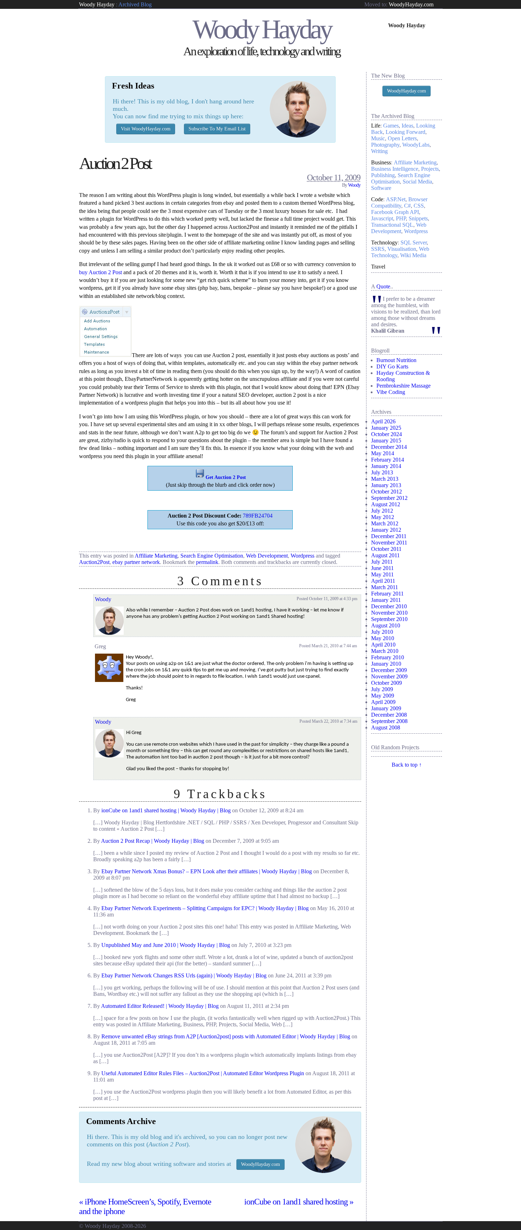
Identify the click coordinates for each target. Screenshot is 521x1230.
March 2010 (384, 651)
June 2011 (382, 568)
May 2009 (382, 696)
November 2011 (389, 543)
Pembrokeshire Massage (403, 386)
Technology (384, 242)
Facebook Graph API (395, 212)
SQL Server (413, 242)
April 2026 (383, 421)
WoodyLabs (416, 145)
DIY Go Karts (392, 366)
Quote (383, 286)
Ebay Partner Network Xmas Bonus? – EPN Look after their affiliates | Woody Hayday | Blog (206, 871)
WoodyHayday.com (411, 4)
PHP (401, 218)
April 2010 (383, 645)
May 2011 (382, 574)
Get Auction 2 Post (226, 477)
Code (377, 199)
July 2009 (382, 689)
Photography (385, 145)
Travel (378, 267)
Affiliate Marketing (156, 556)
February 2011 (387, 594)
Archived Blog (135, 4)
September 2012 (389, 498)
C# (407, 206)
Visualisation (401, 249)
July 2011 (382, 562)
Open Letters (402, 138)
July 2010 (382, 632)
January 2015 (386, 441)
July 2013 (382, 472)
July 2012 (382, 511)
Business (381, 162)
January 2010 (386, 664)
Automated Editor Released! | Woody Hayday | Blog (160, 1006)
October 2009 (386, 683)
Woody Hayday (96, 4)
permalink (207, 562)
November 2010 (389, 613)
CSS (419, 206)
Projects (430, 169)
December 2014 (389, 447)
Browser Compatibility (399, 202)
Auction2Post (94, 562)
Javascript (382, 218)
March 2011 (384, 587)
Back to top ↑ (407, 765)
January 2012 (386, 530)
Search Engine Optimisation (211, 556)
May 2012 (382, 517)
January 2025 (386, 428)
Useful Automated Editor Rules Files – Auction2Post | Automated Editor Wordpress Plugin (202, 1073)
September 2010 (389, 619)
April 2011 (383, 581)
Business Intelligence (394, 169)
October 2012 (386, 492)
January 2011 (386, 600)
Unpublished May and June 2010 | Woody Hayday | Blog (165, 945)
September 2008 (389, 721)
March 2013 (384, 479)
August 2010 (385, 625)
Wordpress (302, 556)
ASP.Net (395, 199)
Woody (354, 185)
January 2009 (386, 708)
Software (381, 188)
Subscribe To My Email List (217, 128)
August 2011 (385, 555)
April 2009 (383, 702)
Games (391, 126)
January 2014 (386, 466)
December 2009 (389, 670)
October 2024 (386, 434)
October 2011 (386, 549)
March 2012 (384, 523)
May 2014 (382, 453)
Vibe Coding (390, 392)
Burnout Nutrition (396, 360)
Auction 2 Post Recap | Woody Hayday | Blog (152, 841)
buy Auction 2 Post (100, 272)
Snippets (418, 218)
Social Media (417, 182)
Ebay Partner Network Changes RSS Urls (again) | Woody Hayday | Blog (184, 975)
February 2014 (387, 460)
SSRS (378, 249)
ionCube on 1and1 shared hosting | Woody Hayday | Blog (166, 810)
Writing (379, 151)
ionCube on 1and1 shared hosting (298, 1201)
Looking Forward (405, 132)
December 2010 (389, 606)
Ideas (407, 126)
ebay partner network (136, 562)
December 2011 (389, 536)
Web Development (267, 556)
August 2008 (385, 727)
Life (375, 126)
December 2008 (389, 715)
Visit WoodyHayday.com (145, 128)
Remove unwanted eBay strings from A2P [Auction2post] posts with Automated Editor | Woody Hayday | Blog (225, 1036)
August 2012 (385, 504)
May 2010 (382, 638)
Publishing (383, 175)
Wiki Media (413, 255)
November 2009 (389, 676)
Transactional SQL (392, 225)
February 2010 (387, 657)
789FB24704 (258, 516)
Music (378, 138)
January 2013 (386, 485)
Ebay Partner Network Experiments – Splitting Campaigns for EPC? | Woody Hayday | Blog (205, 908)
